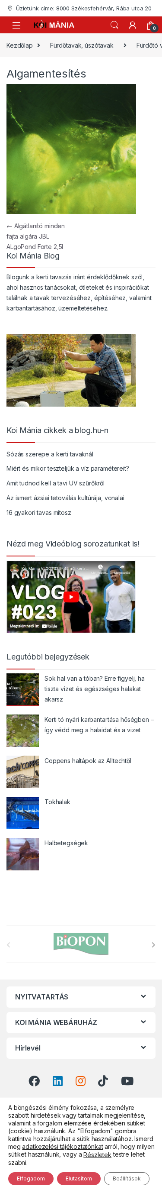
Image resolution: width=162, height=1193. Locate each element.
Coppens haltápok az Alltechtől (87, 760)
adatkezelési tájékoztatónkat (62, 1146)
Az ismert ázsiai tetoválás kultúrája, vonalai (65, 497)
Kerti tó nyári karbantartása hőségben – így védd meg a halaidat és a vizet (99, 725)
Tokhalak (57, 801)
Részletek (97, 1154)
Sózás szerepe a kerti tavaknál (49, 454)
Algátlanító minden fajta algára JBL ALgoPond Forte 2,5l (35, 236)
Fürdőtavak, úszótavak (82, 45)
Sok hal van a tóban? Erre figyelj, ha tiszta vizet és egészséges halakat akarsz (94, 689)
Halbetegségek (66, 843)
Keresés (114, 25)
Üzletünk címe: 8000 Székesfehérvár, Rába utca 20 (84, 8)
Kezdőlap (19, 45)
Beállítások (127, 1178)
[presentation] (154, 945)
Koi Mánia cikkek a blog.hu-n (57, 430)
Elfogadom (31, 1178)
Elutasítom (79, 1178)
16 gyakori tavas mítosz (38, 512)
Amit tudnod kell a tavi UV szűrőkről (55, 483)
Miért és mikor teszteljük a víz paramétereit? (67, 468)
